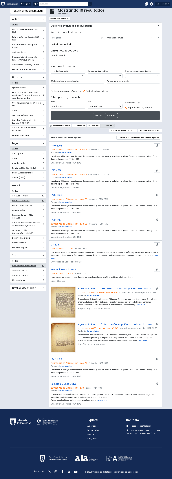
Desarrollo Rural (28, 243)
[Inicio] (10, 4)
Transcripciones (28, 271)
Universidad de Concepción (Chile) (28, 46)
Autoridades (93, 426)
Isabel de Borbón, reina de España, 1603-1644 (28, 121)
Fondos (90, 434)
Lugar (15, 143)
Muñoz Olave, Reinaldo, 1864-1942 (28, 31)
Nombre (17, 77)
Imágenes (92, 438)
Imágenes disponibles (98, 71)
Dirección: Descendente (149, 130)
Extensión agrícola (28, 248)
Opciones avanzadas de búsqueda (71, 25)
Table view (108, 126)
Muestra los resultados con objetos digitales (139, 138)
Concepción (28, 154)
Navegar (25, 4)
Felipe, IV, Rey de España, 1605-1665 (28, 38)
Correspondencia (28, 276)
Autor (15, 19)
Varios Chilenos (28, 53)
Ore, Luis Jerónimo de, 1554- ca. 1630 (28, 104)
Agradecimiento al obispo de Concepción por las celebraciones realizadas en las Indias (115, 288)
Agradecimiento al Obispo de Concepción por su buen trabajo (115, 324)
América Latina (28, 164)
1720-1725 (56, 195)
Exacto (148, 107)
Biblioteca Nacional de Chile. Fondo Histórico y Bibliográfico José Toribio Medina (28, 95)
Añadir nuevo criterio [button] (62, 44)
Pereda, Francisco (28, 136)
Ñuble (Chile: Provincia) (28, 173)
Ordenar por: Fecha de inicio (122, 130)
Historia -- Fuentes (28, 201)
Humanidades (28, 211)
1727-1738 (56, 170)
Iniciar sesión (162, 4)
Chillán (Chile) (28, 178)
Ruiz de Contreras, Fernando (28, 70)
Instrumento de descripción (138, 71)
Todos (15, 24)
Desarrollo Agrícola (28, 238)
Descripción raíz (58, 55)
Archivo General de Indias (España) (28, 129)
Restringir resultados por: (28, 11)
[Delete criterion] (158, 37)
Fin (89, 101)
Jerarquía (80, 126)
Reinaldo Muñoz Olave (64, 383)
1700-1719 (56, 220)
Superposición (134, 107)
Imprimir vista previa (61, 126)
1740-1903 (56, 145)
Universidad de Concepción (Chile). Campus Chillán (28, 58)
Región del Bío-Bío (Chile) (28, 169)
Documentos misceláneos (28, 266)
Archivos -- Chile (28, 196)
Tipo (14, 255)
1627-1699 (56, 359)
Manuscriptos (28, 281)
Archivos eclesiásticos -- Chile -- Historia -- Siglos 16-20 (28, 224)
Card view (94, 126)
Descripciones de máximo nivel (68, 91)
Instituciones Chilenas (64, 269)
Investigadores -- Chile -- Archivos (28, 216)
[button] (146, 4)
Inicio (53, 101)
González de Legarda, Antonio (28, 65)
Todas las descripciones (97, 91)
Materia (16, 185)
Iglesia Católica (28, 88)
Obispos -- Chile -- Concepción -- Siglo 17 (28, 231)
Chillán (55, 244)
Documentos (93, 430)
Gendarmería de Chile (28, 116)
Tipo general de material (118, 81)
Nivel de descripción (24, 288)
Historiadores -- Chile (28, 206)
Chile (28, 111)
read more (141, 305)
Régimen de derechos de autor (65, 81)
